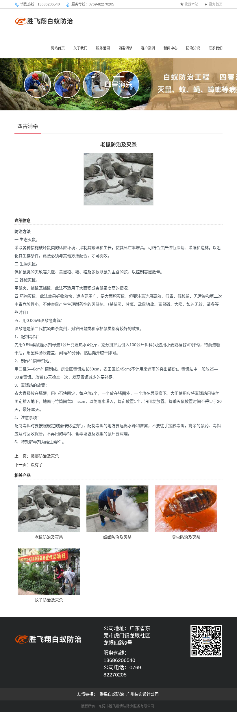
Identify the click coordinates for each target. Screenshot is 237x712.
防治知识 (193, 48)
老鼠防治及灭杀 (49, 537)
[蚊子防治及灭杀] (49, 571)
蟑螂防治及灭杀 (45, 456)
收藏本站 (191, 4)
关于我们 (80, 48)
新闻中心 (170, 48)
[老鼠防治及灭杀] (118, 179)
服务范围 (103, 48)
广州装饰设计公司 (142, 694)
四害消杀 (125, 48)
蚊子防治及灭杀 (49, 600)
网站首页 (58, 48)
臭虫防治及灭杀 (186, 537)
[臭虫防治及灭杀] (186, 508)
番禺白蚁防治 (112, 694)
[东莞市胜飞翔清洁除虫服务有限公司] (44, 21)
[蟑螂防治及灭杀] (117, 508)
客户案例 (148, 48)
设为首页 (216, 4)
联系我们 (216, 48)
